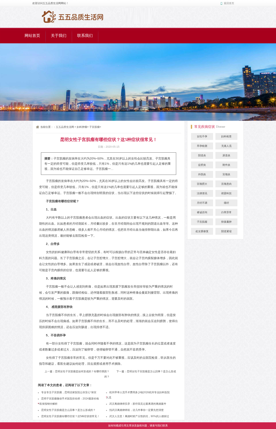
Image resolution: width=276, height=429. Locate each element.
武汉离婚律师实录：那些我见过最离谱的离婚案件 (137, 403)
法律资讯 (202, 193)
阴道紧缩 (226, 231)
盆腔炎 (202, 164)
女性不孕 (202, 136)
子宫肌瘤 (94, 126)
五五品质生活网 (65, 126)
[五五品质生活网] (72, 13)
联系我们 (85, 35)
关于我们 (58, 35)
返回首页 (229, 3)
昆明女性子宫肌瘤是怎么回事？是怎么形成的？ (68, 410)
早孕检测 (202, 145)
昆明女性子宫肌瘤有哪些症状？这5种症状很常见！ (70, 416)
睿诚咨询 (202, 212)
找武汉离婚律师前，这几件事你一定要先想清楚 (136, 410)
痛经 (226, 202)
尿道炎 (226, 155)
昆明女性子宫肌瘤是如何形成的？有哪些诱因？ (82, 371)
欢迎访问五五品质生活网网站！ (50, 3)
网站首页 (32, 35)
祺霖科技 (226, 193)
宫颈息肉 (226, 183)
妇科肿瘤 (82, 126)
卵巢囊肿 (226, 221)
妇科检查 (226, 136)
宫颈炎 (226, 174)
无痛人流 (226, 145)
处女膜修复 (202, 231)
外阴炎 (202, 174)
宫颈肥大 (202, 183)
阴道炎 (202, 155)
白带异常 (226, 212)
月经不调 (202, 202)
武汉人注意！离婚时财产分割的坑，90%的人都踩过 (139, 416)
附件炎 (226, 164)
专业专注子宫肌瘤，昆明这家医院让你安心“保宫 (68, 392)
